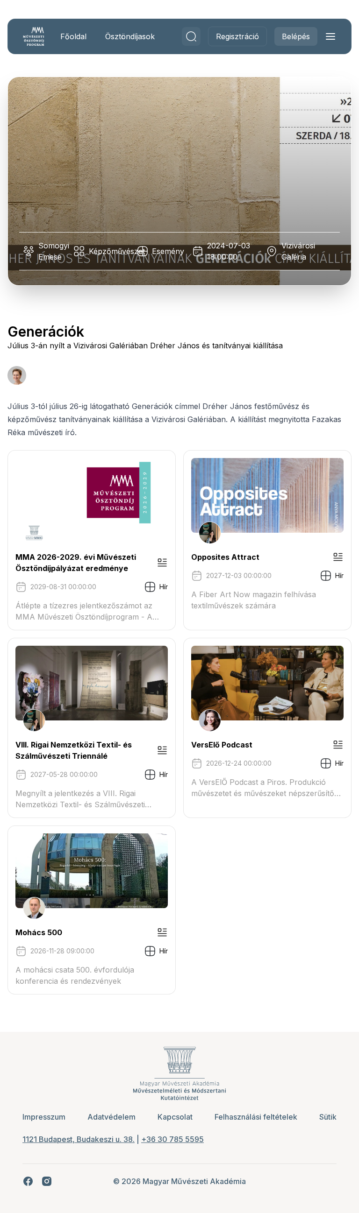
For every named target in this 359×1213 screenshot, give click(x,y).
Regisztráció (237, 36)
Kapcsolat (175, 1116)
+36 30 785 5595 (172, 1139)
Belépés (296, 36)
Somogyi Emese (53, 251)
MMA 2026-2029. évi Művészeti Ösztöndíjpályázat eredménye (75, 562)
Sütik (328, 1116)
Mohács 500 (38, 932)
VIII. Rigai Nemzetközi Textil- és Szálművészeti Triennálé (73, 750)
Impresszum (43, 1116)
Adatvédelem (111, 1116)
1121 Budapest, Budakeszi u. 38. (78, 1139)
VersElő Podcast (221, 744)
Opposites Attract (225, 557)
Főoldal (73, 36)
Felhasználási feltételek (256, 1116)
